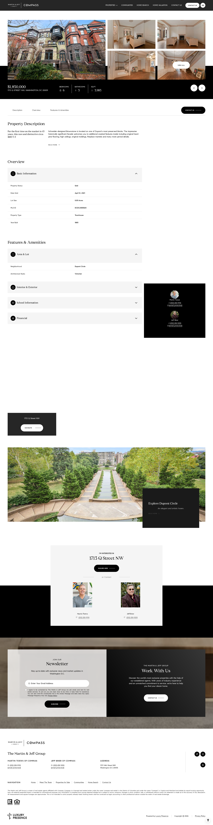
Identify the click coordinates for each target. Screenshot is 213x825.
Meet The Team (46, 782)
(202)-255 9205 (58, 765)
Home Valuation (160, 5)
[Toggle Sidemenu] (202, 5)
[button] (193, 110)
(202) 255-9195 (175, 303)
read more (152, 513)
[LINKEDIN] (202, 764)
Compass (67, 790)
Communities (127, 5)
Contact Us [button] (106, 782)
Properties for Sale (63, 782)
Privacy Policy (52, 695)
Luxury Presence (162, 816)
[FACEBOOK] (197, 754)
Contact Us (176, 5)
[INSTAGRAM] (202, 754)
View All (181, 65)
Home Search (143, 5)
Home (33, 782)
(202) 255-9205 (175, 323)
